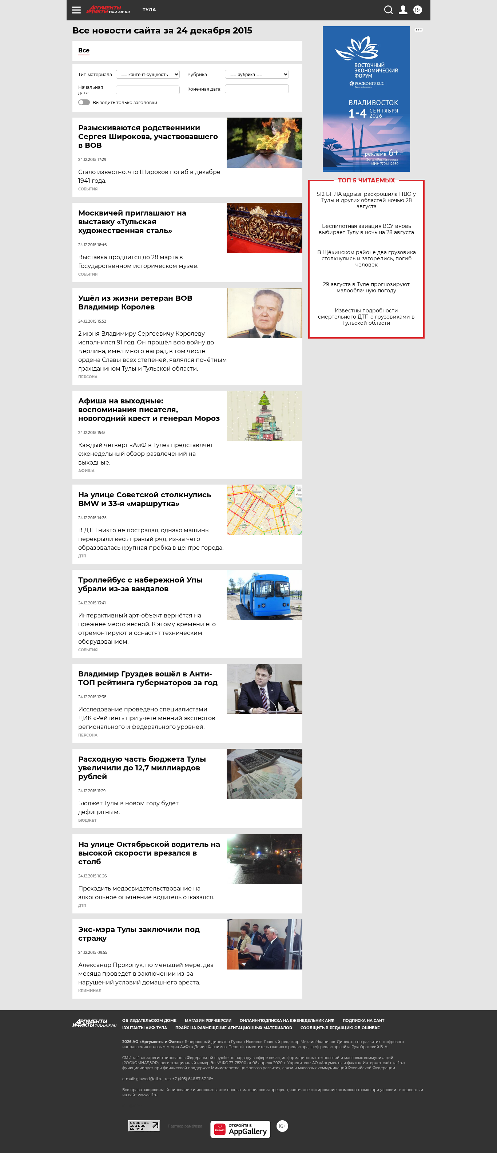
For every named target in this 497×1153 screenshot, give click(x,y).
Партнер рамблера (185, 1126)
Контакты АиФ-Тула (144, 1028)
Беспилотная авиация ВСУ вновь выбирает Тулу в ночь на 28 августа (366, 229)
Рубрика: (197, 74)
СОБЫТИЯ (88, 189)
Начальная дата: (90, 89)
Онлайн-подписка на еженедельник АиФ (287, 1020)
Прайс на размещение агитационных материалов (233, 1028)
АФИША (86, 471)
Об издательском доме (149, 1020)
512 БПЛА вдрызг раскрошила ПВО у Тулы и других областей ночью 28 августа (366, 200)
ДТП (82, 556)
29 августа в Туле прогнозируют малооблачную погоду (366, 287)
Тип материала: (95, 74)
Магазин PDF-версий (208, 1020)
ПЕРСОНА (88, 377)
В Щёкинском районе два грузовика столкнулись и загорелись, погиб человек (366, 258)
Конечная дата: (204, 89)
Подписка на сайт (363, 1020)
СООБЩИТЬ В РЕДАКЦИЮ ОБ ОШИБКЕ (340, 1028)
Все (84, 50)
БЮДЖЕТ (87, 820)
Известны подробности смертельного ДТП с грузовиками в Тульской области (366, 317)
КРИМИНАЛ (90, 991)
